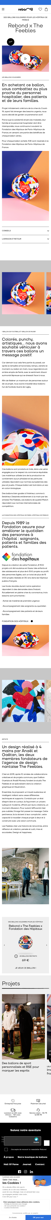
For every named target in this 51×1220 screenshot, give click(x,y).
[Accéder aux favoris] (40, 9)
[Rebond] (25, 9)
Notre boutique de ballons (32, 1157)
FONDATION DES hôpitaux (15, 621)
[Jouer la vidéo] (25, 59)
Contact (40, 1164)
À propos (9, 1157)
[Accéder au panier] (46, 9)
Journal (27, 1164)
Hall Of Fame (11, 1164)
